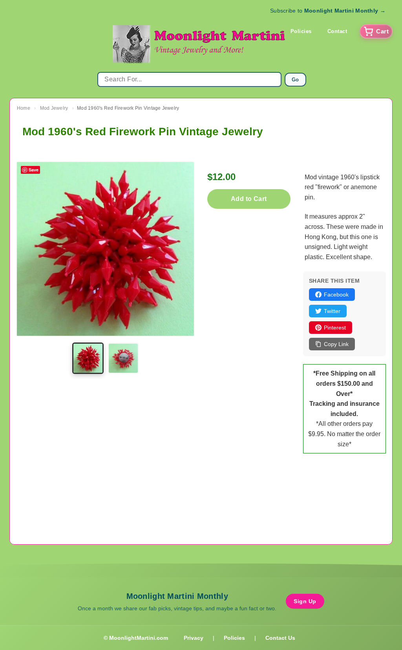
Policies (301, 31)
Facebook (336, 294)
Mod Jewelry (54, 108)
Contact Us (280, 638)
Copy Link (336, 344)
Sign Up (305, 601)
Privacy (193, 638)
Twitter (332, 311)
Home (23, 108)
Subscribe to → (328, 10)
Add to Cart (249, 198)
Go (295, 80)
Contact (337, 31)
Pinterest (335, 327)
